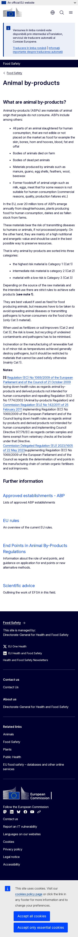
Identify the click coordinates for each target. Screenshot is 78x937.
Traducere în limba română (29, 48)
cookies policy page (28, 894)
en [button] (52, 12)
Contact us (10, 819)
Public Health (12, 757)
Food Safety (14, 73)
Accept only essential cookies (40, 927)
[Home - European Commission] (12, 12)
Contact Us (11, 687)
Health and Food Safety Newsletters (25, 660)
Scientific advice (19, 585)
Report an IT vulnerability (20, 826)
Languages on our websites (22, 834)
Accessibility (11, 864)
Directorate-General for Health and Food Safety (36, 707)
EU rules (11, 520)
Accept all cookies (31, 916)
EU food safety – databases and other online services (33, 767)
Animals (8, 734)
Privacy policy (12, 849)
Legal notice (11, 857)
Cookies (8, 842)
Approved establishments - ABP (34, 495)
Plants (7, 749)
